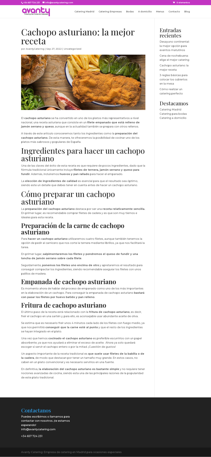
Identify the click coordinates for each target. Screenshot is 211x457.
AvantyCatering (35, 48)
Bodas (130, 11)
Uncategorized (72, 48)
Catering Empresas (110, 11)
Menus (160, 11)
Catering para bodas (173, 113)
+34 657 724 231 (31, 2)
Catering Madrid (84, 11)
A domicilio (145, 11)
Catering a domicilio (173, 118)
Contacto (174, 11)
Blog (187, 11)
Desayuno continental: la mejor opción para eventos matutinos (174, 46)
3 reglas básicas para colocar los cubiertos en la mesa (174, 79)
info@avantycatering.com (38, 429)
